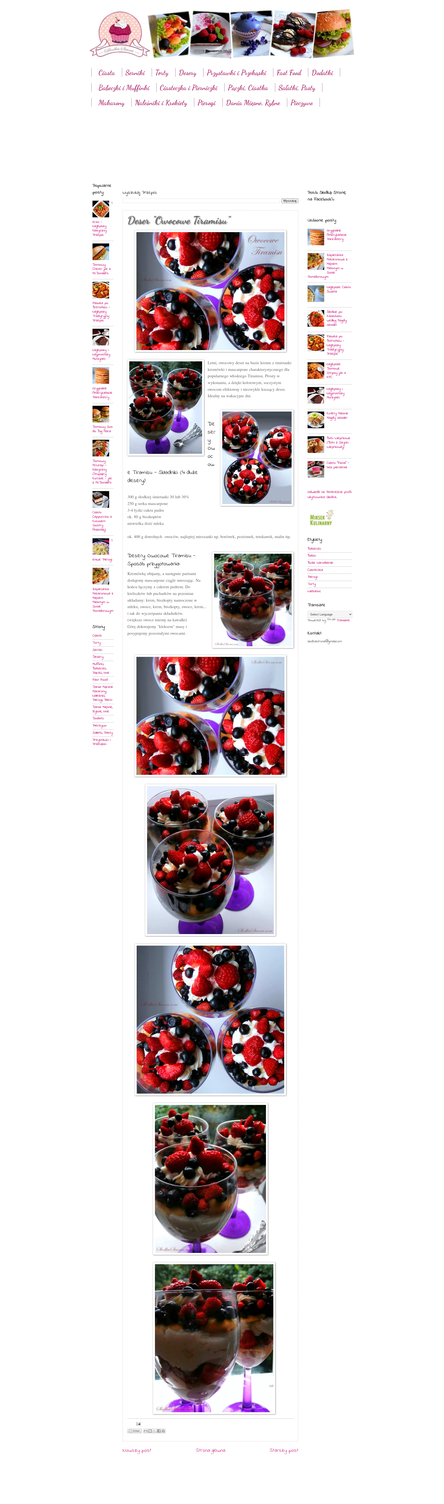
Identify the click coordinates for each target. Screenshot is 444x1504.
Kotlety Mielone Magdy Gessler (337, 416)
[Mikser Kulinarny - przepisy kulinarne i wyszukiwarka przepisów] (321, 526)
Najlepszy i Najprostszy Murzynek (101, 355)
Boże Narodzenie (320, 563)
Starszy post (284, 1450)
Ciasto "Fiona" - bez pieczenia (338, 465)
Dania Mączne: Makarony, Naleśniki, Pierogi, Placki (102, 693)
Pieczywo (301, 102)
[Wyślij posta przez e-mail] (138, 1424)
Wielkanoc (314, 591)
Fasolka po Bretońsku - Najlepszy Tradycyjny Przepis (101, 312)
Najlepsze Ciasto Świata (339, 289)
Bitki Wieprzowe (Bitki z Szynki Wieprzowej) (338, 443)
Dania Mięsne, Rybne (253, 102)
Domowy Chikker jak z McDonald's (101, 269)
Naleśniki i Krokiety (161, 102)
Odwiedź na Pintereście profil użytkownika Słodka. (329, 494)
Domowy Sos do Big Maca (102, 429)
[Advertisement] (222, 140)
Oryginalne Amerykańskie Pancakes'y (102, 393)
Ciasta (107, 72)
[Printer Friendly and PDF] (134, 1432)
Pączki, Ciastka (248, 87)
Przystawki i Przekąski (236, 72)
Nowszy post (137, 1450)
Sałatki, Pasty (296, 87)
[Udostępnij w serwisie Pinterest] (163, 1431)
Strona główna (210, 1450)
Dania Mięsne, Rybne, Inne (102, 709)
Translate (343, 620)
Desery (187, 72)
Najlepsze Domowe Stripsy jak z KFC (336, 371)
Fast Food (289, 72)
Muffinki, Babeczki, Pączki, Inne (100, 668)
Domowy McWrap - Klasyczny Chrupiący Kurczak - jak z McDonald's (102, 472)
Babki (312, 555)
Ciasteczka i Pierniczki (188, 87)
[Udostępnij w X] (154, 1431)
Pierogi (206, 102)
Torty (161, 72)
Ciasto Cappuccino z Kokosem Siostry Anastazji (102, 521)
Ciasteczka (315, 570)
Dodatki (322, 72)
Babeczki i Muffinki (124, 87)
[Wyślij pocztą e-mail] (145, 1431)
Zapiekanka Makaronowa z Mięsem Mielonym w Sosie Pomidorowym (102, 600)
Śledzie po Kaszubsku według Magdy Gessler (337, 318)
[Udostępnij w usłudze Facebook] (159, 1431)
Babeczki (314, 548)
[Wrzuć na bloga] (150, 1431)
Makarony (111, 102)
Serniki (135, 72)
